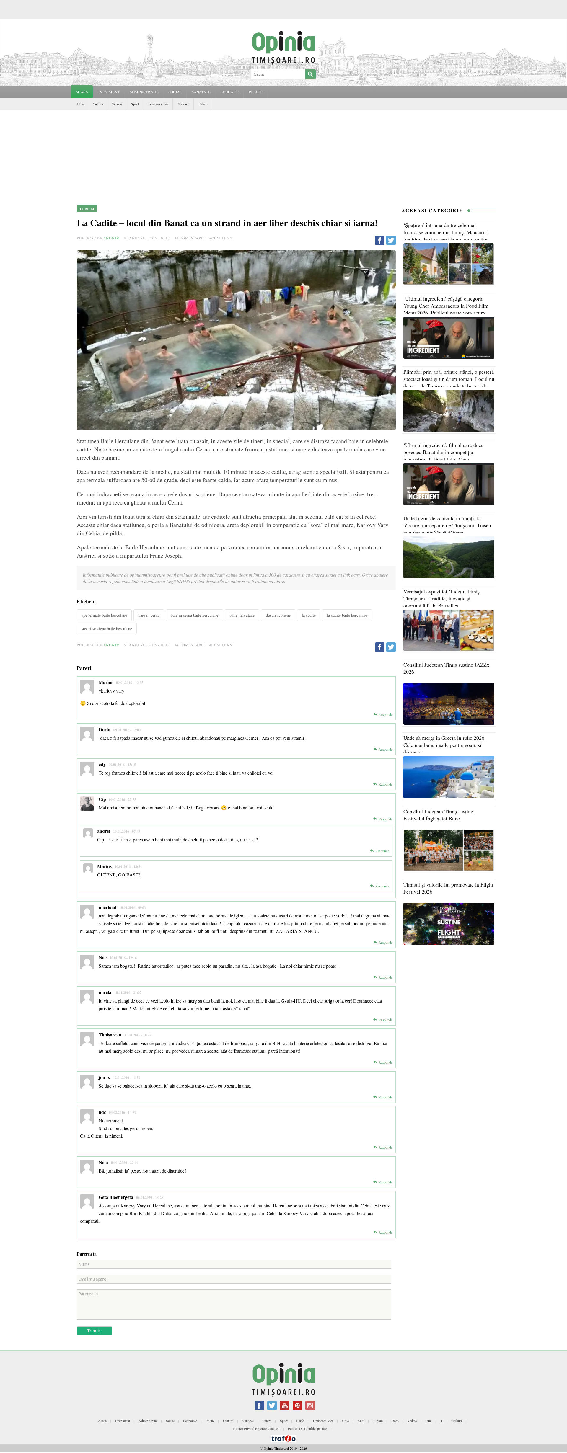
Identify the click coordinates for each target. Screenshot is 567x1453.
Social (170, 1420)
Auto (360, 1420)
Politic (210, 1420)
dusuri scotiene (278, 615)
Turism (117, 104)
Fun (428, 1420)
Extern (203, 104)
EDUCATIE (229, 91)
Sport (135, 104)
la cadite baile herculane (347, 615)
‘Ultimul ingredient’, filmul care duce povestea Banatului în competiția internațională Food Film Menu (443, 452)
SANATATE (201, 91)
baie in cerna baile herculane (194, 615)
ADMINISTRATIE (144, 91)
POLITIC (256, 91)
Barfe (300, 1420)
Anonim (111, 238)
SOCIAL (175, 91)
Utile (80, 104)
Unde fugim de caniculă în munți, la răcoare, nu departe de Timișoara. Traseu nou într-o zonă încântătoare (447, 525)
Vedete (412, 1420)
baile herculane (242, 615)
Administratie (148, 1420)
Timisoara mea (158, 104)
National (183, 104)
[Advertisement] (283, 154)
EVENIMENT (108, 91)
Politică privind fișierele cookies (256, 1428)
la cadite (309, 615)
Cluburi (456, 1420)
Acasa (82, 91)
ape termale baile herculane (104, 615)
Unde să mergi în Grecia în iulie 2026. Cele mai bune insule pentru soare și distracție (444, 744)
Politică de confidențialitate (307, 1428)
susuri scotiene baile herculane (107, 628)
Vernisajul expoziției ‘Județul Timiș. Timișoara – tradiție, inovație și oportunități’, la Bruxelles (442, 598)
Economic (190, 1420)
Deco (395, 1420)
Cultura (98, 104)
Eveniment (122, 1420)
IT (441, 1420)
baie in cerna (148, 615)
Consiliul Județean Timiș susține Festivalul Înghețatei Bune (438, 815)
